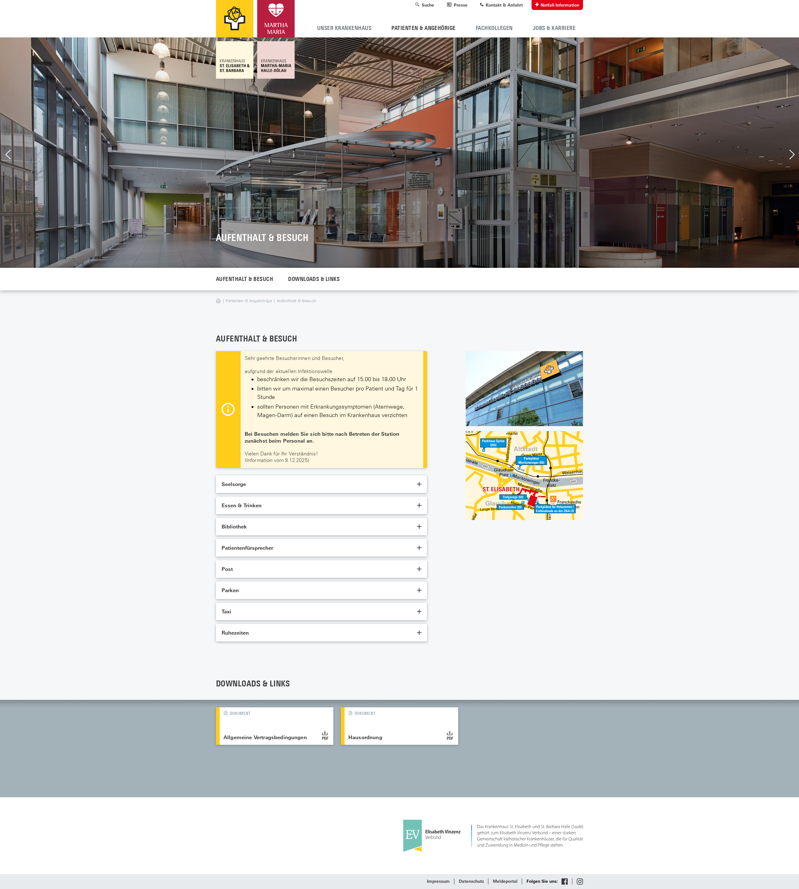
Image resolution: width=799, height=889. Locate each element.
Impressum (438, 881)
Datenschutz (471, 881)
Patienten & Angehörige (249, 300)
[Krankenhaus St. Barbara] (275, 60)
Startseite (225, 301)
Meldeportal (505, 881)
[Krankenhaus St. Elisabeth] (235, 60)
